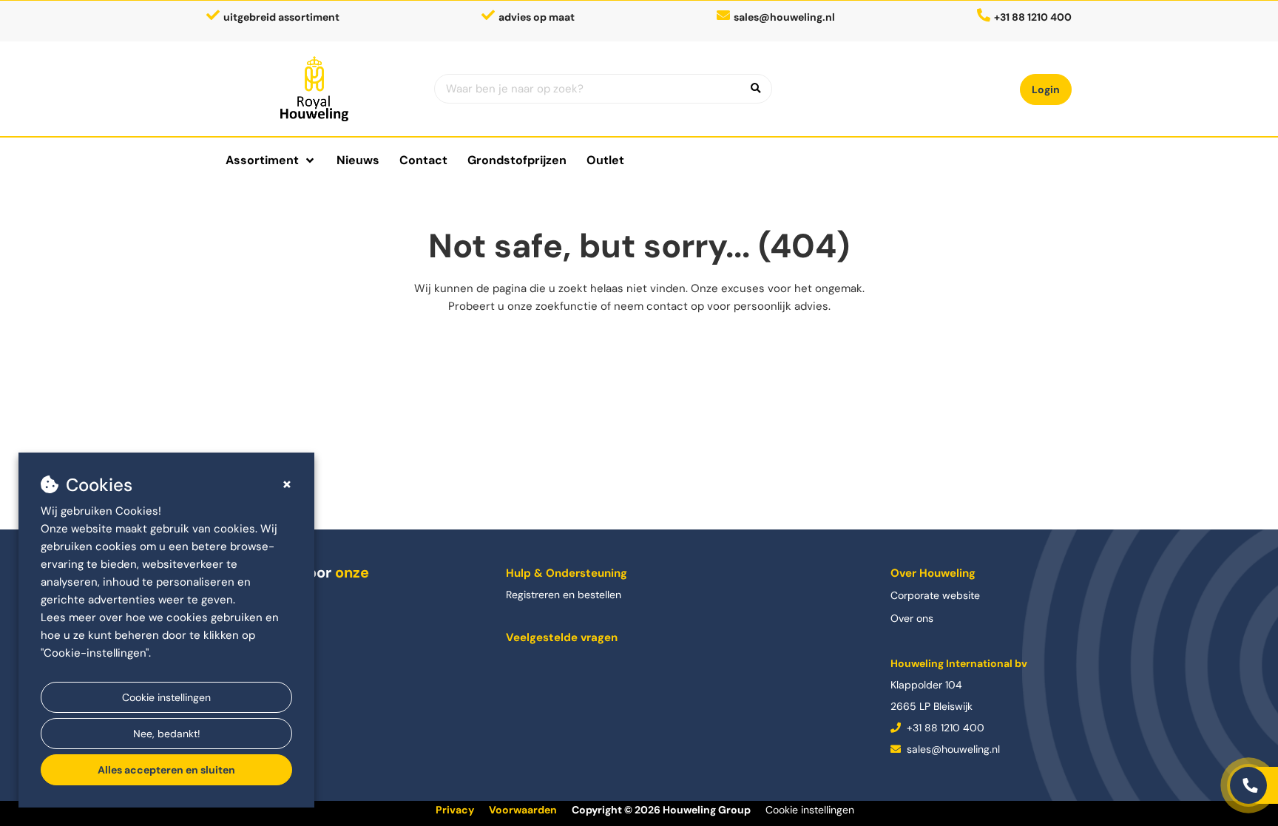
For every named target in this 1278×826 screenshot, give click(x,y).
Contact (423, 160)
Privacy (455, 809)
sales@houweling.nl (784, 17)
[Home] (314, 88)
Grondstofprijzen (517, 160)
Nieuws (358, 160)
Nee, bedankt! (166, 733)
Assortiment (262, 160)
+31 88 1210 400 (944, 727)
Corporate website (935, 595)
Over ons (911, 618)
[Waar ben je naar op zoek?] (756, 89)
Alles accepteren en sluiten (166, 769)
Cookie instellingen (166, 697)
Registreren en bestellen (563, 594)
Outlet (605, 160)
